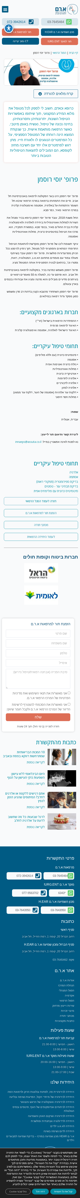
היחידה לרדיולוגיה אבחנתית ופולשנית (52, 1121)
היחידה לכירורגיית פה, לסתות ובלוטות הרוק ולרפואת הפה (41, 1091)
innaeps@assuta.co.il (28, 442)
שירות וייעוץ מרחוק (63, 1005)
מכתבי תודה (67, 1015)
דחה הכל (40, 1191)
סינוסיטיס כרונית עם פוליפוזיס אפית (56, 491)
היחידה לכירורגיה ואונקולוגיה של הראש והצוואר (47, 1101)
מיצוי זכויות (67, 1010)
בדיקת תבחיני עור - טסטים (61, 486)
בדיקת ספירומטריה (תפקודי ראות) (57, 481)
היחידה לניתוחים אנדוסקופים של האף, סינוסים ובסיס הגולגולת (43, 1108)
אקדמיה (69, 995)
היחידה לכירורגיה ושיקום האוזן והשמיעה (51, 1116)
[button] (5, 9)
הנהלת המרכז (66, 985)
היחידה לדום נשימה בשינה (58, 1131)
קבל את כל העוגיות (63, 1191)
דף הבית (73, 53)
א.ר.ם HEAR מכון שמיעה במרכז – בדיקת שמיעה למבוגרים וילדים (40, 1138)
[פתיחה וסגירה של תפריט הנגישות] (8, 28)
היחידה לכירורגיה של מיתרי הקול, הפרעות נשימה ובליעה (41, 1096)
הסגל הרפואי (59, 53)
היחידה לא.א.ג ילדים (62, 1126)
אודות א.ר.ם (67, 980)
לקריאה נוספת (36, 762)
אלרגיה (73, 472)
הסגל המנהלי (66, 990)
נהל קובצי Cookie (18, 1191)
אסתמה (73, 477)
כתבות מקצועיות (64, 1020)
